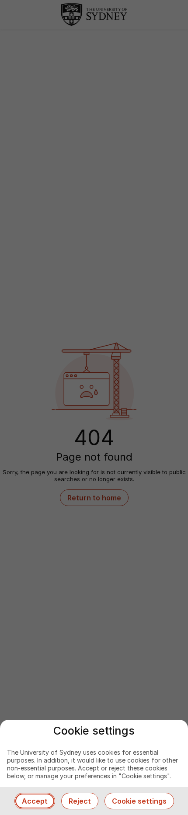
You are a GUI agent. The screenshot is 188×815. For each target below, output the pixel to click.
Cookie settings (139, 801)
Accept (35, 801)
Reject (80, 801)
